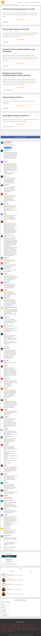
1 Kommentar (17, 30)
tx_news (23, 629)
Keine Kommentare (18, 10)
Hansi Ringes (6, 416)
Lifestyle (18, 627)
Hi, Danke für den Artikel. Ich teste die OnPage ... (14, 589)
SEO (37, 627)
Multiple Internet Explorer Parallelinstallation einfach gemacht (16, 74)
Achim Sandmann (7, 267)
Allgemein (11, 30)
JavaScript (10, 627)
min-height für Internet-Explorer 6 (15, 115)
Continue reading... (20, 19)
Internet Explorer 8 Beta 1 (12, 97)
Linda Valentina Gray (8, 436)
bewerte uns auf (7, 147)
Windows (5, 631)
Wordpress (9, 631)
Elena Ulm (6, 161)
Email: (3, 603)
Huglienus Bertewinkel (8, 500)
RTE (34, 627)
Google (11, 625)
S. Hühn (5, 464)
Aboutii (5, 289)
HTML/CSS (10, 10)
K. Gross (5, 193)
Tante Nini (6, 365)
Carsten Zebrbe (7, 378)
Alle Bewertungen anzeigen (9, 549)
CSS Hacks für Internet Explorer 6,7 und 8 (18, 9)
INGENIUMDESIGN (8, 142)
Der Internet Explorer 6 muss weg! (15, 29)
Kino (15, 627)
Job (13, 627)
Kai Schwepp (6, 444)
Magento (22, 627)
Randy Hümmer (7, 281)
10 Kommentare (17, 117)
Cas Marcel (6, 409)
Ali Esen (5, 213)
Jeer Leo (5, 333)
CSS (3, 126)
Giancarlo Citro (7, 262)
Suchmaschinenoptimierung (11, 629)
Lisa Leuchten (6, 508)
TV (20, 629)
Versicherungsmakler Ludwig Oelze (10, 307)
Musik (26, 627)
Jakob (5, 175)
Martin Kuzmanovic (7, 535)
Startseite (20, 2)
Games (8, 625)
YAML (13, 631)
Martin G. (5, 273)
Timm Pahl (6, 514)
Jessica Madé (6, 203)
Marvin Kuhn (6, 482)
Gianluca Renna (7, 150)
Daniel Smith (6, 360)
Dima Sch (5, 473)
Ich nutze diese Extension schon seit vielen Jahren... (14, 575)
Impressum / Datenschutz (35, 2)
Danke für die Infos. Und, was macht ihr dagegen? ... (14, 593)
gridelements (19, 625)
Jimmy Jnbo (6, 495)
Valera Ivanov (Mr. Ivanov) (9, 325)
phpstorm (31, 627)
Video (37, 629)
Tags (31, 571)
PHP (28, 627)
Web (13, 10)
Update (34, 629)
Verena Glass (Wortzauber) (9, 235)
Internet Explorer (5, 42)
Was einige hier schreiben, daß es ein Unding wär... (14, 579)
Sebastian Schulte (7, 297)
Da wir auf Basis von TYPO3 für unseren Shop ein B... (14, 584)
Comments (11, 571)
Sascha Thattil (6, 257)
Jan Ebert (5, 399)
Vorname (3, 607)
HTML (5, 126)
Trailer (18, 629)
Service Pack (3, 629)
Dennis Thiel (6, 429)
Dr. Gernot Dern (7, 317)
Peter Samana (6, 184)
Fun (5, 625)
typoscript (30, 629)
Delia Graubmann (7, 348)
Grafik (15, 625)
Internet (31, 625)
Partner (26, 2)
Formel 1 (2, 625)
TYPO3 (27, 629)
